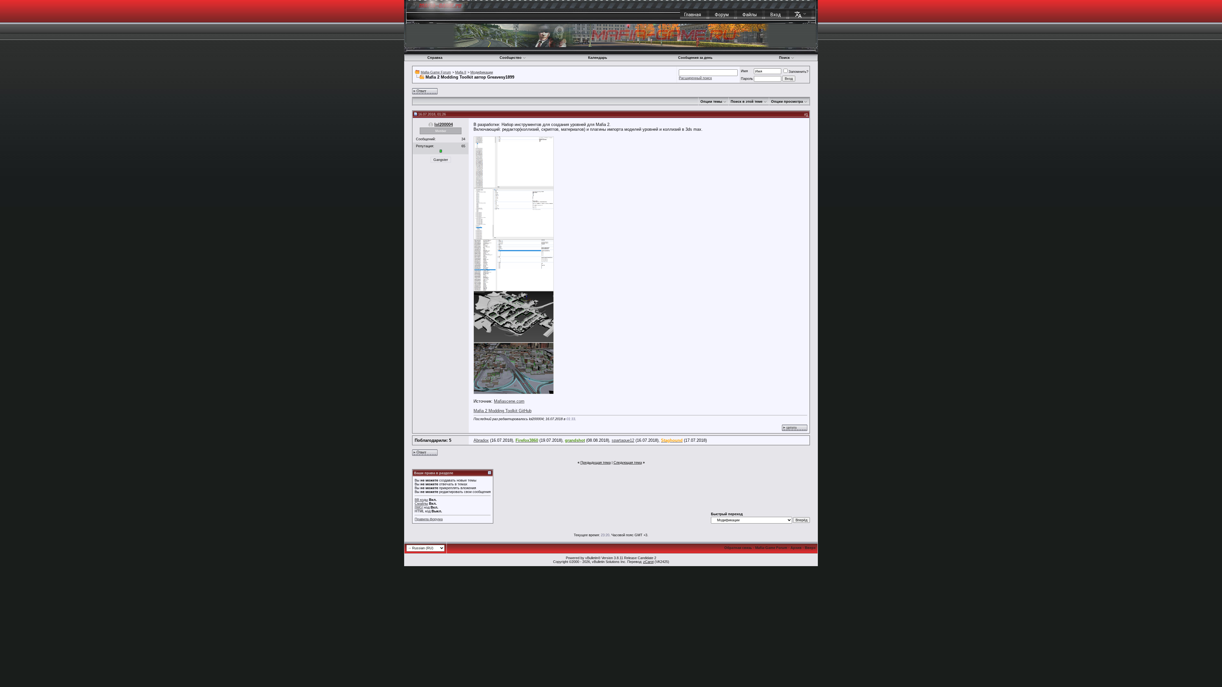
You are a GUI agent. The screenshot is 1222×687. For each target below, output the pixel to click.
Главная (692, 14)
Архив (796, 548)
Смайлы (421, 503)
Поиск (784, 57)
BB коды (421, 500)
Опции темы (711, 101)
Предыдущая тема (595, 462)
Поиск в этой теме (746, 101)
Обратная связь (738, 548)
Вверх (810, 548)
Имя (744, 71)
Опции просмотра (787, 101)
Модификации (481, 72)
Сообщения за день (695, 57)
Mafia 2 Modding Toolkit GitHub (502, 410)
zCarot (648, 562)
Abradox (481, 440)
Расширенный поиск (695, 78)
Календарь (597, 57)
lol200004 (443, 124)
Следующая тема (628, 462)
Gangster (440, 160)
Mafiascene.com (509, 401)
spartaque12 (623, 440)
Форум (722, 14)
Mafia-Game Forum (436, 72)
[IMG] (419, 507)
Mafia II (460, 72)
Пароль (747, 78)
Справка (434, 57)
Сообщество (511, 57)
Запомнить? (798, 71)
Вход (775, 14)
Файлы (749, 14)
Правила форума (429, 519)
